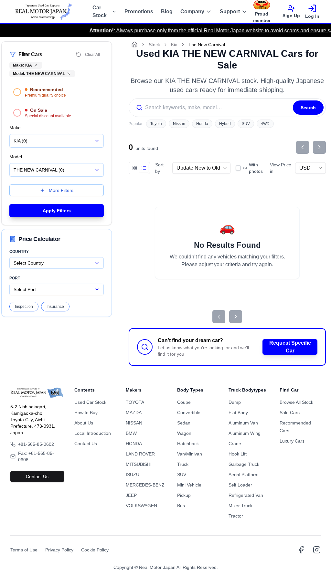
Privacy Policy (59, 549)
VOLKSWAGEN (141, 505)
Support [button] (230, 11)
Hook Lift (238, 453)
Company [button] (192, 11)
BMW (131, 433)
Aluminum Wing (245, 433)
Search (308, 107)
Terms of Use (23, 549)
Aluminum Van (243, 422)
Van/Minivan (189, 453)
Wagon (184, 433)
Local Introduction (92, 433)
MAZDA (134, 412)
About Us (83, 422)
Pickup (184, 495)
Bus (181, 505)
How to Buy (86, 412)
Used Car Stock (90, 402)
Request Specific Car (290, 346)
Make (15, 127)
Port (14, 278)
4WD (265, 123)
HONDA (134, 443)
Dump (235, 402)
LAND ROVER (140, 453)
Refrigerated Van (246, 495)
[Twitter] (317, 550)
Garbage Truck (244, 464)
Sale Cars (290, 412)
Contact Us (37, 476)
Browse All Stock (296, 402)
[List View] (143, 168)
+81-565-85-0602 (36, 444)
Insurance (55, 306)
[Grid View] (134, 168)
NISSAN (134, 422)
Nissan (179, 123)
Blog (167, 11)
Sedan (183, 422)
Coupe (184, 402)
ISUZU (132, 474)
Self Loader (240, 484)
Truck (182, 464)
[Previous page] (302, 147)
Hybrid (225, 123)
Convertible (188, 412)
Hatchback (188, 443)
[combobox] (56, 141)
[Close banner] (315, 580)
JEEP (131, 495)
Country (19, 251)
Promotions (138, 11)
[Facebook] (301, 550)
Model (15, 156)
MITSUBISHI (139, 464)
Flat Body (238, 412)
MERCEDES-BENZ (145, 484)
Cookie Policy (95, 549)
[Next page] (319, 147)
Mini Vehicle (189, 484)
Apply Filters (57, 210)
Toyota (156, 123)
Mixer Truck (240, 505)
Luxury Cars (292, 441)
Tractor (236, 515)
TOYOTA (135, 402)
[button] (56, 92)
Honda (202, 123)
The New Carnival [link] (206, 44)
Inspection (24, 306)
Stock (154, 44)
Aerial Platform (244, 474)
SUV (246, 123)
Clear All (92, 54)
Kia (174, 44)
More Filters (61, 190)
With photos (256, 168)
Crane (235, 443)
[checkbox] (238, 168)
